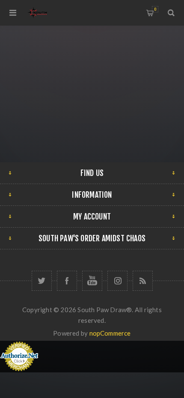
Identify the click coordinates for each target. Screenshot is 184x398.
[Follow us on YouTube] (92, 281)
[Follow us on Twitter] (42, 281)
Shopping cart (155, 9)
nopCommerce (110, 333)
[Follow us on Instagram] (117, 281)
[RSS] (143, 281)
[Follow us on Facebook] (67, 281)
